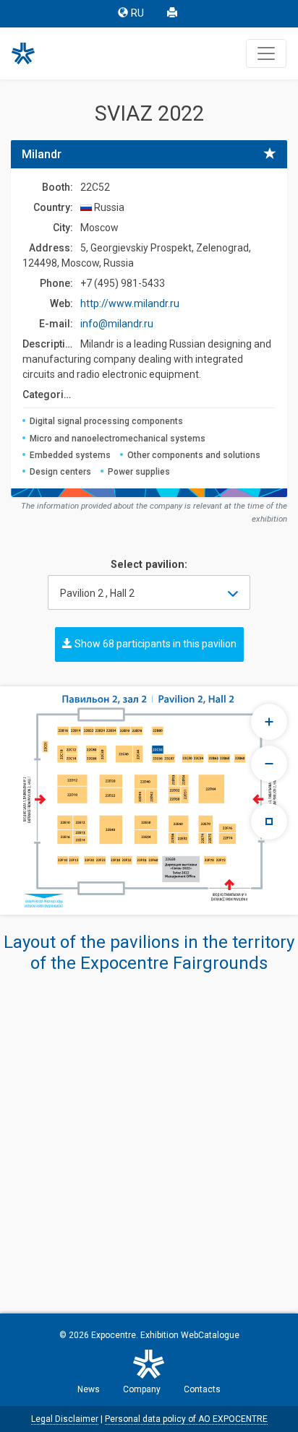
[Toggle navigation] (266, 53)
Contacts (202, 1389)
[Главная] (30, 53)
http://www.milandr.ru (129, 303)
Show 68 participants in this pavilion (154, 644)
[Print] (174, 13)
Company (142, 1389)
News (88, 1389)
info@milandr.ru (116, 323)
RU (137, 13)
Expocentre (113, 1335)
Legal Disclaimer (64, 1419)
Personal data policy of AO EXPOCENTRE (186, 1419)
